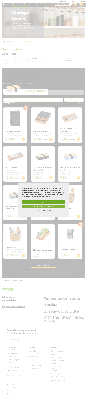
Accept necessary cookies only (43, 206)
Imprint (38, 210)
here (23, 197)
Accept (43, 202)
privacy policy (57, 193)
